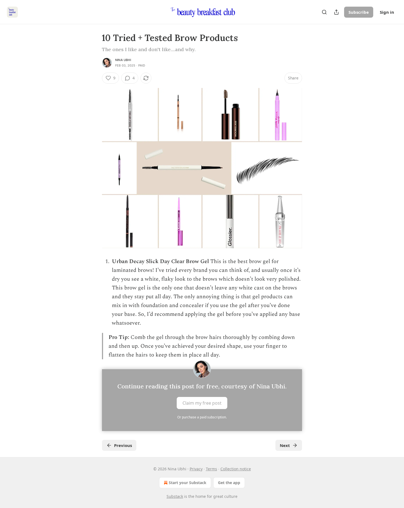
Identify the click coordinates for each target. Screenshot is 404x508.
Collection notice (235, 468)
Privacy (196, 468)
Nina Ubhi (123, 60)
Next (285, 445)
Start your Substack (187, 482)
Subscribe (358, 12)
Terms (211, 468)
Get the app (229, 482)
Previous (123, 445)
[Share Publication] (336, 12)
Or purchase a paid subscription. (202, 417)
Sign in (387, 12)
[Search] (324, 12)
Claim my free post (202, 403)
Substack (175, 496)
